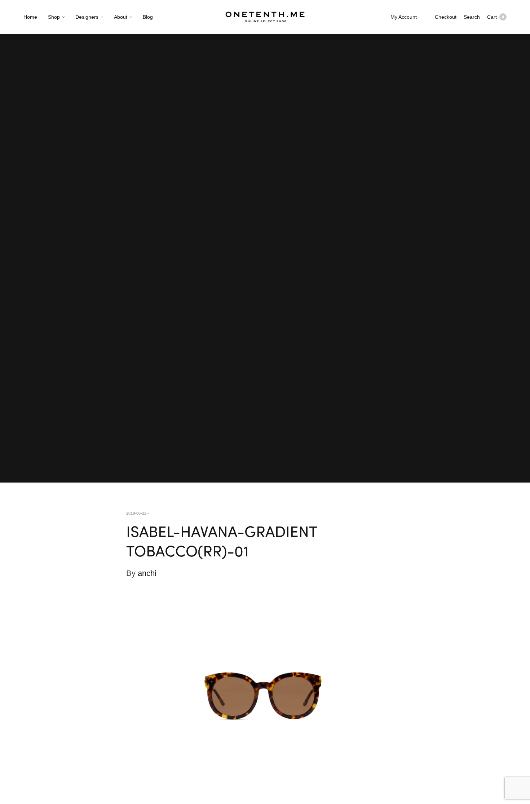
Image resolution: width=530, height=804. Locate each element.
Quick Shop (521, 402)
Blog (148, 17)
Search (472, 17)
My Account (403, 17)
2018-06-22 (136, 513)
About (120, 17)
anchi (147, 573)
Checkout (445, 17)
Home (30, 17)
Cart (495, 17)
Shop (54, 17)
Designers (86, 17)
